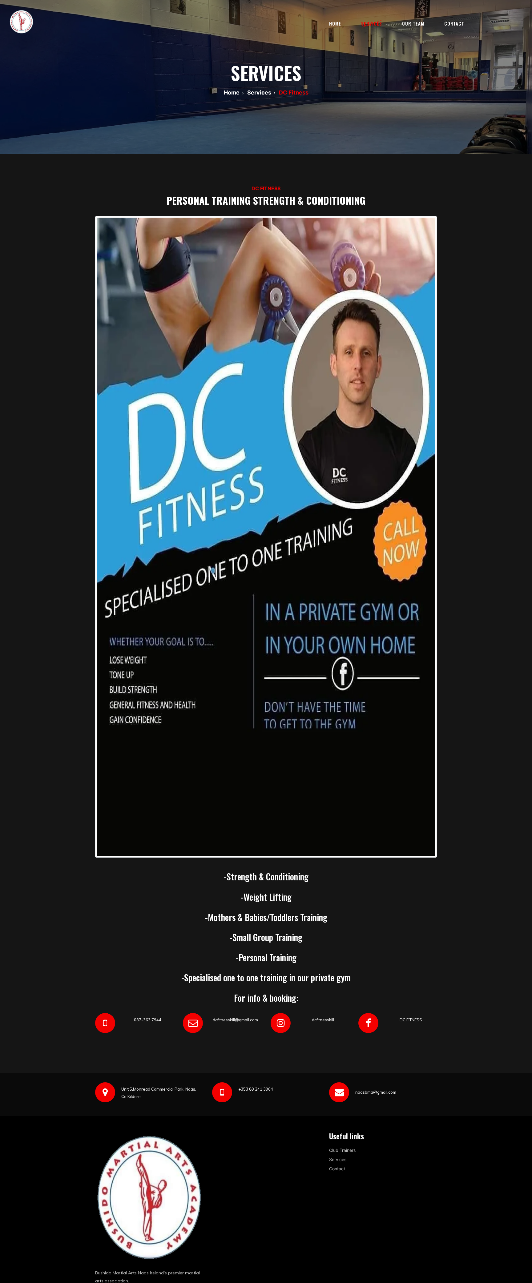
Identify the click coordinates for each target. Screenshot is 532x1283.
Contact (454, 23)
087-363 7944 (147, 1019)
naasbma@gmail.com (375, 1092)
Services (371, 23)
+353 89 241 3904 (255, 1089)
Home (335, 23)
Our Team (413, 23)
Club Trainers (342, 1150)
